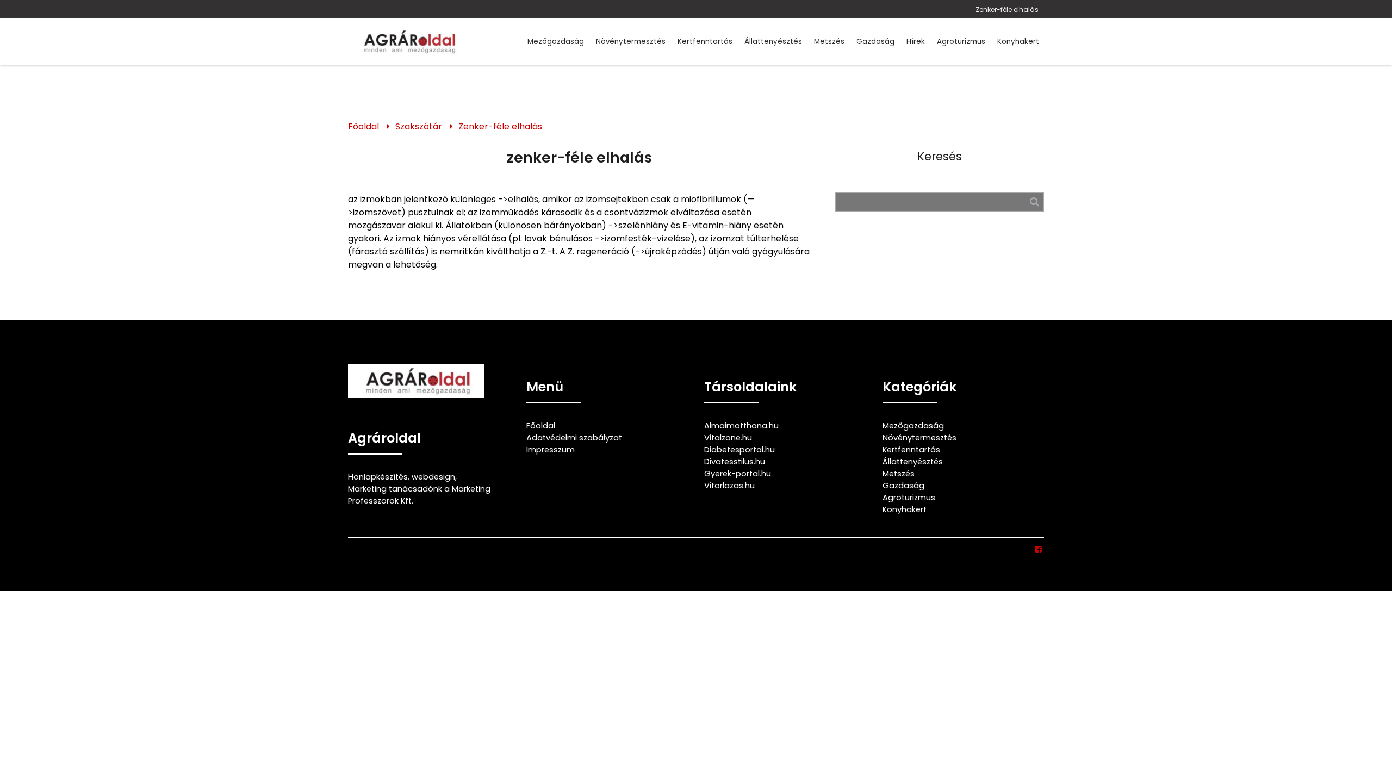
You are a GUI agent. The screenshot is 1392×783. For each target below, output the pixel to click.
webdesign (433, 476)
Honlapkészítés (378, 476)
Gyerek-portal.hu (737, 473)
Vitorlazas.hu (729, 485)
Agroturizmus (961, 41)
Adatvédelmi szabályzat (574, 437)
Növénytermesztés (631, 41)
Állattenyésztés (773, 41)
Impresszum (550, 449)
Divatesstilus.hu (734, 461)
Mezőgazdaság (555, 41)
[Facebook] (1039, 549)
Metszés (829, 41)
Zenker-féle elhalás (1007, 9)
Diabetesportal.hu (739, 449)
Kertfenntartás (705, 41)
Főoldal (363, 126)
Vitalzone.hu (728, 437)
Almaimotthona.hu (741, 425)
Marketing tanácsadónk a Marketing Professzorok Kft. (419, 494)
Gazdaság (875, 41)
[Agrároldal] (408, 42)
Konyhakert (1018, 41)
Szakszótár (418, 126)
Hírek (915, 41)
